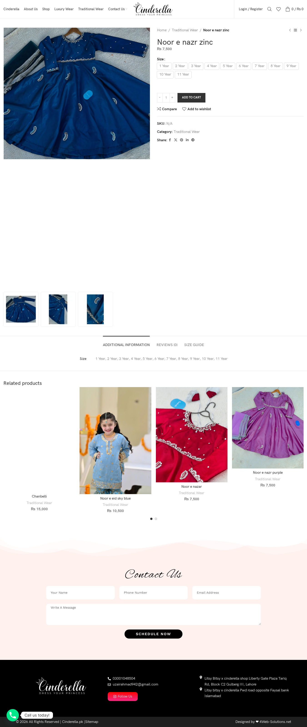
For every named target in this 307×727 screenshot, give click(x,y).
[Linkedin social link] (187, 140)
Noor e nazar (191, 487)
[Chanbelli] (39, 439)
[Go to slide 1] (151, 519)
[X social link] (176, 140)
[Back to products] (295, 30)
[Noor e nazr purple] (268, 427)
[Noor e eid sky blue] (115, 440)
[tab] (126, 343)
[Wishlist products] (278, 9)
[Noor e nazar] (191, 434)
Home (162, 30)
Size (160, 59)
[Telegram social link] (193, 140)
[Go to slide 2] (156, 519)
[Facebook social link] (170, 140)
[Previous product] (290, 30)
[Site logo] (153, 9)
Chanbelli (39, 496)
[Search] (269, 9)
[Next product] (301, 30)
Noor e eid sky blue (115, 498)
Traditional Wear (185, 30)
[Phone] (13, 715)
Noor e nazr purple (268, 473)
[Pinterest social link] (182, 140)
